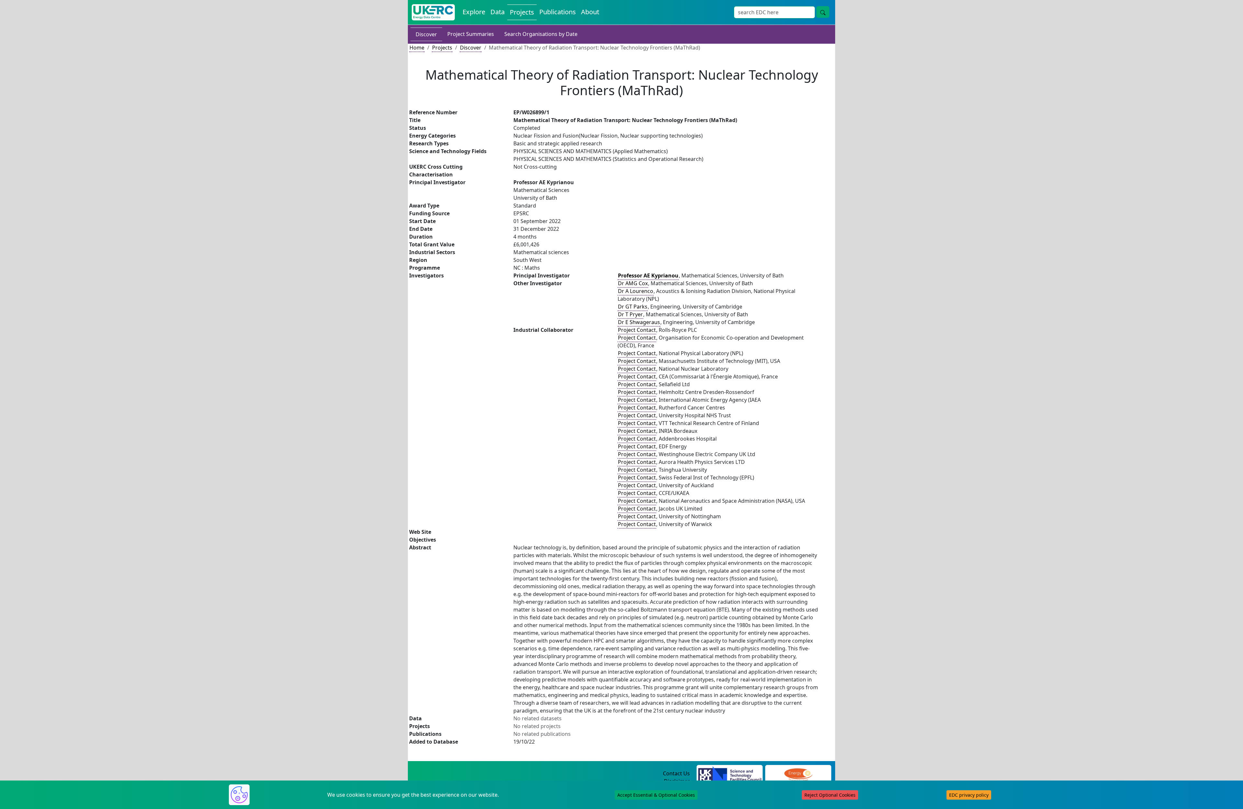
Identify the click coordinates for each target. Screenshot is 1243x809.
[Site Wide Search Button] (822, 12)
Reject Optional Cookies (830, 795)
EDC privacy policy (969, 795)
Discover (426, 34)
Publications (557, 11)
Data (497, 11)
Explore (474, 11)
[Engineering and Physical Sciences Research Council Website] (798, 773)
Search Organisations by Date (540, 34)
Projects (522, 12)
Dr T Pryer (630, 314)
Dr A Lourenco (635, 291)
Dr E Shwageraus (639, 322)
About (590, 11)
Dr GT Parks (632, 306)
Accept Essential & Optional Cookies (656, 795)
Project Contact (637, 329)
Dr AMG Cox (633, 283)
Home (416, 47)
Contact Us (676, 773)
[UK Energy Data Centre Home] (433, 12)
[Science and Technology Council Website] (729, 773)
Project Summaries (470, 34)
